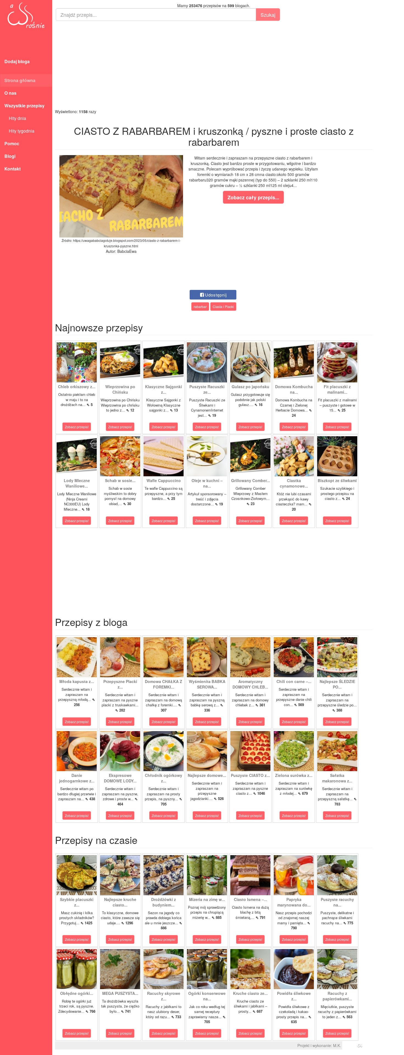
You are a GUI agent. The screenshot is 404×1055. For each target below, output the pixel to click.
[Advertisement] (213, 64)
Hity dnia (15, 118)
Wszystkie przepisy (24, 105)
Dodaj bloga (17, 61)
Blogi (9, 156)
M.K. (337, 1045)
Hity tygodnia (19, 131)
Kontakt (12, 169)
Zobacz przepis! (76, 426)
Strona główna (19, 80)
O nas (10, 93)
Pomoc (11, 143)
